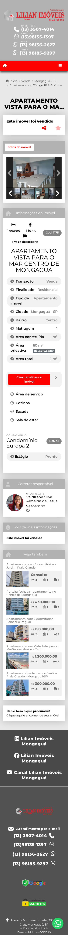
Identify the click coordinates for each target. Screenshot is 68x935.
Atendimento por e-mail (37, 829)
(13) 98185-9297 (37, 53)
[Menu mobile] (5, 65)
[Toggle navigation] (60, 66)
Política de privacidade (34, 928)
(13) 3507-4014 (37, 29)
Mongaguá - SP (45, 81)
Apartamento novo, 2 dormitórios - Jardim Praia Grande (31, 565)
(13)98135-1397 (37, 37)
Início (13, 81)
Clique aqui (14, 715)
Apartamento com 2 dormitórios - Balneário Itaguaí (30, 620)
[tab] (19, 147)
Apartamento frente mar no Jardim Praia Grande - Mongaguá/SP (31, 674)
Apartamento (19, 85)
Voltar (57, 85)
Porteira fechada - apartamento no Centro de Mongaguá (31, 593)
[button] (10, 173)
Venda (25, 81)
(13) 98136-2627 (37, 45)
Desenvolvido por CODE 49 (34, 932)
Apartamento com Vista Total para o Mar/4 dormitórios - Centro (32, 647)
